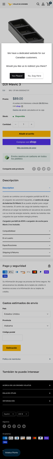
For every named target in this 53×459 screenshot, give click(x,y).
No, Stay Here (34, 75)
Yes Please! (17, 75)
